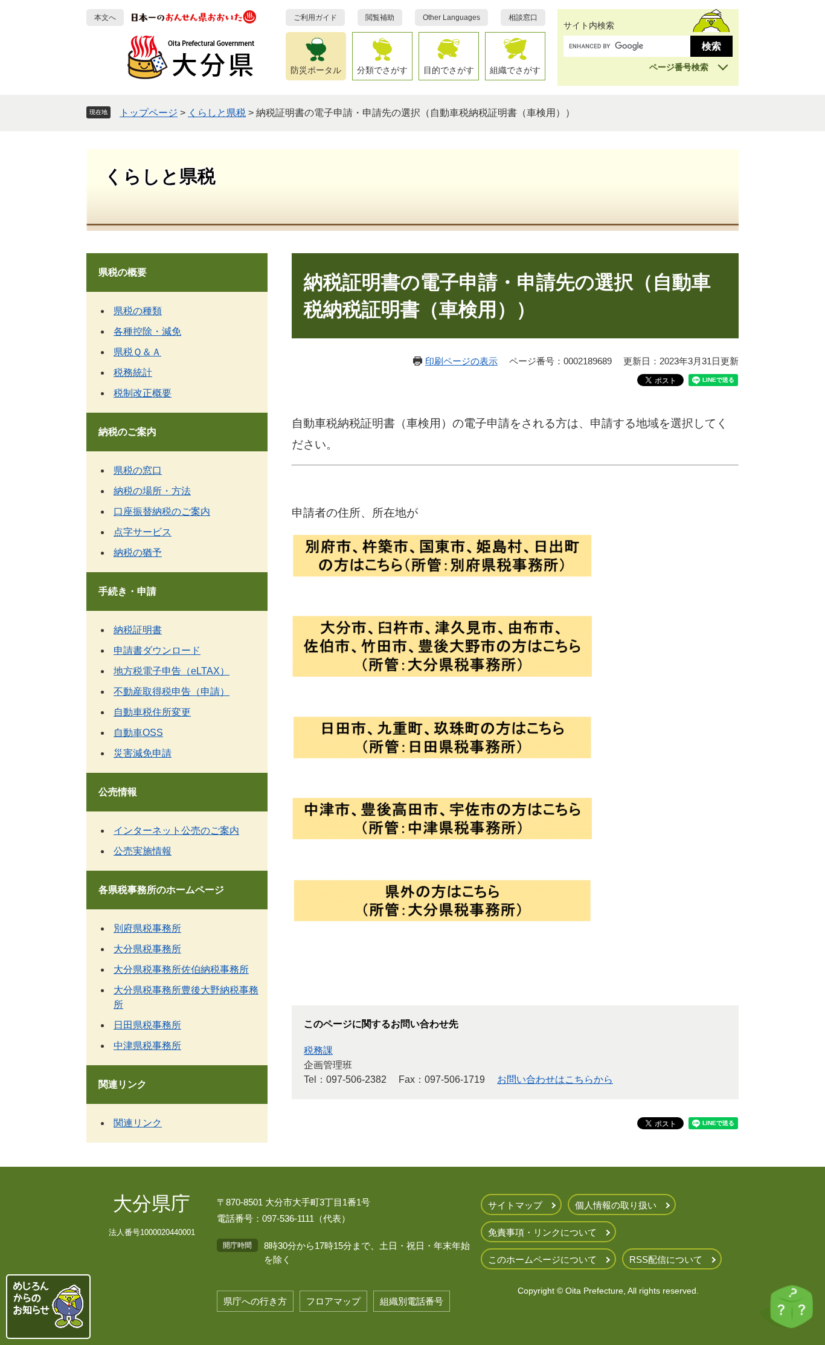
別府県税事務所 (147, 928)
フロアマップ (333, 1301)
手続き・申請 (127, 591)
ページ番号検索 (678, 67)
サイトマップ (515, 1205)
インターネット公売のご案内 (176, 830)
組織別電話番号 (411, 1301)
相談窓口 (523, 17)
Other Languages (451, 17)
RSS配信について (665, 1259)
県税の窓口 (138, 470)
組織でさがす (515, 70)
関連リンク (122, 1084)
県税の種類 (138, 311)
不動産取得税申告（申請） (172, 691)
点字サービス (143, 532)
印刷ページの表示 (461, 361)
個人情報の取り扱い (615, 1205)
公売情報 (117, 792)
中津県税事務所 (147, 1045)
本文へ (105, 17)
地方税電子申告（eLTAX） (172, 671)
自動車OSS (138, 732)
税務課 (318, 1050)
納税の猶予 (138, 552)
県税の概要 (122, 272)
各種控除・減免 (147, 331)
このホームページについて (542, 1259)
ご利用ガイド (315, 17)
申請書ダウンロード (157, 650)
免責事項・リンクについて (542, 1232)
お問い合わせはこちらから (555, 1079)
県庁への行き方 (255, 1301)
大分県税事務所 (147, 949)
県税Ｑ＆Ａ (137, 352)
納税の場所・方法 (152, 491)
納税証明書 (138, 630)
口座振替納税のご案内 (162, 511)
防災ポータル (316, 70)
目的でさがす (448, 70)
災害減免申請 (143, 753)
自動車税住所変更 (152, 712)
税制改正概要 (143, 393)
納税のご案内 (127, 432)
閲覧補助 (379, 17)
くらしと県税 (217, 113)
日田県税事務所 (147, 1025)
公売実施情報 (143, 851)
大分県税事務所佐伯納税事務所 (181, 969)
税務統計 (133, 372)
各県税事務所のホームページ (161, 890)
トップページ (149, 113)
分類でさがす (382, 70)
